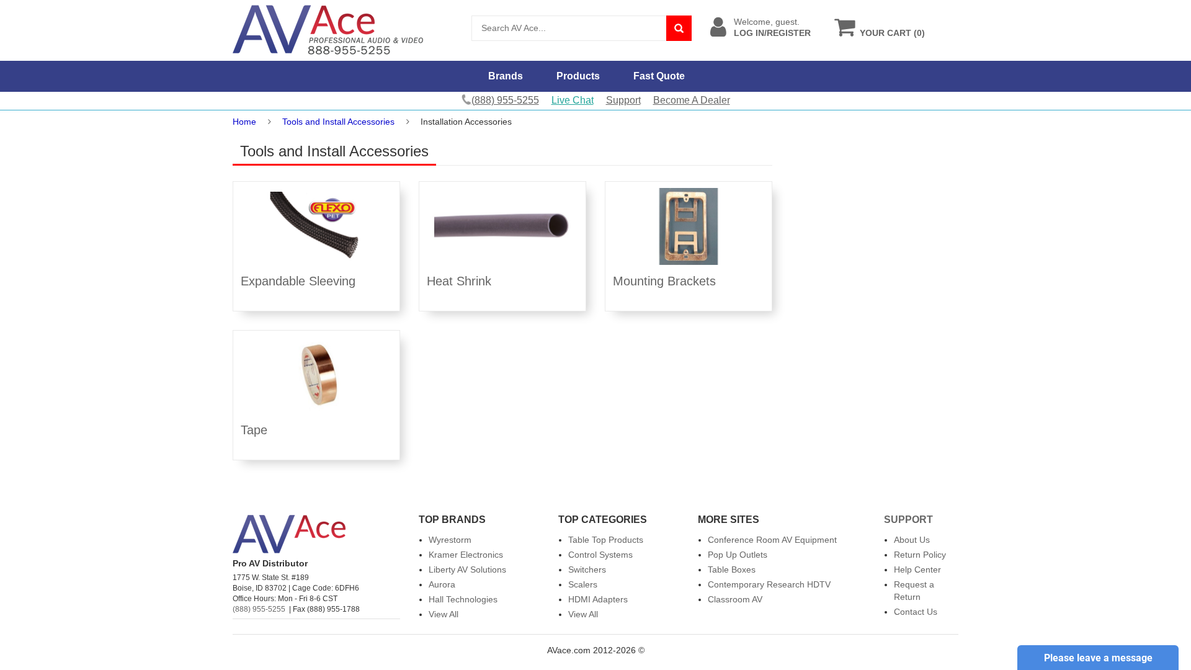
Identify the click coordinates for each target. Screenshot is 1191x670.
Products (578, 76)
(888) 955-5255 (259, 609)
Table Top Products (605, 540)
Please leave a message (1098, 658)
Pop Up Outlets (737, 555)
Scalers (582, 584)
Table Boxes (732, 569)
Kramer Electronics (466, 555)
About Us (912, 540)
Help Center (917, 569)
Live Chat (572, 100)
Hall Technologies (463, 599)
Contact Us (915, 612)
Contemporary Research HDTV (769, 584)
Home (244, 122)
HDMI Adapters (598, 599)
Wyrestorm (450, 540)
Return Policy (920, 555)
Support (623, 100)
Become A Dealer (691, 100)
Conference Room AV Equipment (772, 540)
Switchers (587, 569)
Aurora (442, 584)
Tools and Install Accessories (338, 122)
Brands (505, 76)
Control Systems (600, 555)
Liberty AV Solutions (467, 569)
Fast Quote (659, 76)
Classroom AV (735, 599)
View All (443, 614)
